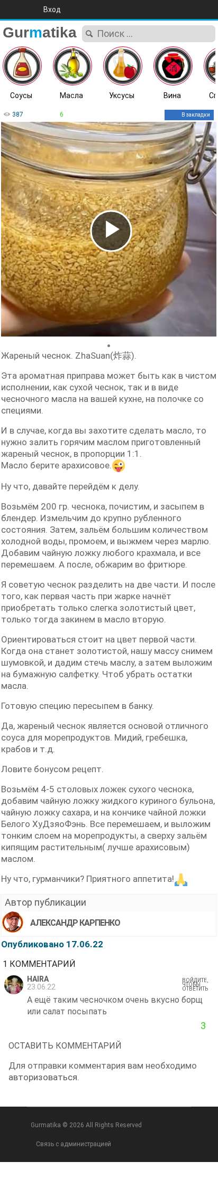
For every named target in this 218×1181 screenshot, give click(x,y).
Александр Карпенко (75, 923)
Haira (38, 979)
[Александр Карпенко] (12, 922)
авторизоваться (42, 1077)
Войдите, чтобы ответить (195, 984)
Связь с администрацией (73, 1144)
